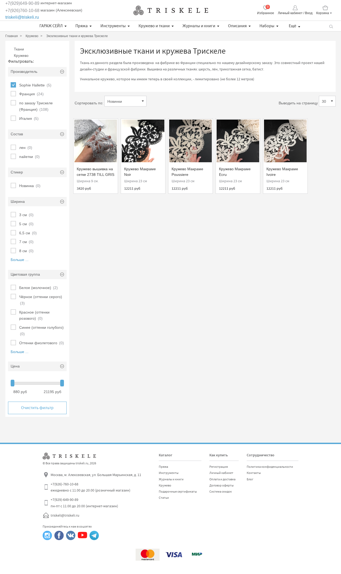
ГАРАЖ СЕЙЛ (51, 26)
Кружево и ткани (154, 26)
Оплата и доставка (222, 479)
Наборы (266, 26)
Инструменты (113, 26)
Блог (250, 479)
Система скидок (220, 491)
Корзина (322, 13)
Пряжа (81, 26)
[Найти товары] (331, 26)
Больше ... (20, 260)
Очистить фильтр (37, 407)
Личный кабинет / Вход (295, 13)
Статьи (164, 498)
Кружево (21, 55)
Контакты (254, 473)
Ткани (19, 49)
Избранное (265, 13)
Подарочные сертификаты (178, 491)
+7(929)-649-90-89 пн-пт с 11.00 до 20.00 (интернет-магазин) (84, 502)
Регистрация (218, 467)
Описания (237, 26)
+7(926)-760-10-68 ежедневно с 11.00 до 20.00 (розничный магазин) (90, 487)
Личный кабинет (221, 473)
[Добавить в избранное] (82, 125)
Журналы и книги (198, 26)
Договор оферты (221, 485)
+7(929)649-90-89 (22, 3)
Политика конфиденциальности (270, 467)
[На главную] (170, 10)
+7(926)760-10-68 (22, 10)
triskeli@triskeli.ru (22, 17)
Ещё (292, 26)
